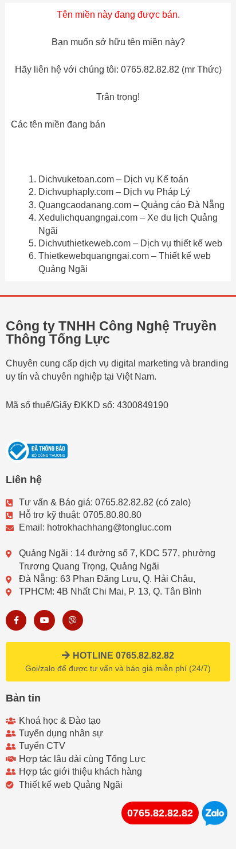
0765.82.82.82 (160, 813)
